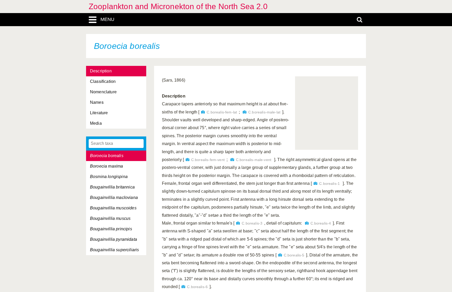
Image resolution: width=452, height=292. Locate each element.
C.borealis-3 (252, 223)
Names (97, 102)
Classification (103, 81)
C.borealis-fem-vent (208, 160)
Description (101, 71)
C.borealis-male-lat (264, 112)
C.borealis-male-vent (253, 160)
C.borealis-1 (329, 184)
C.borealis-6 (197, 287)
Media (96, 123)
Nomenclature (103, 92)
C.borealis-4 (320, 223)
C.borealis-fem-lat (222, 112)
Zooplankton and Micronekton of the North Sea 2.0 (178, 6)
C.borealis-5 (294, 255)
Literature (99, 113)
